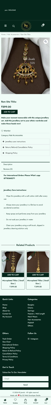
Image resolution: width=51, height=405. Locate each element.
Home (3, 34)
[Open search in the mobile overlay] (13, 26)
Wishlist (15, 403)
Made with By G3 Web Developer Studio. (25, 395)
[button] (45, 41)
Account (35, 403)
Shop (25, 403)
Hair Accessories (13, 34)
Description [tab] (7, 164)
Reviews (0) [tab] (8, 169)
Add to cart (9, 111)
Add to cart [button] (13, 274)
